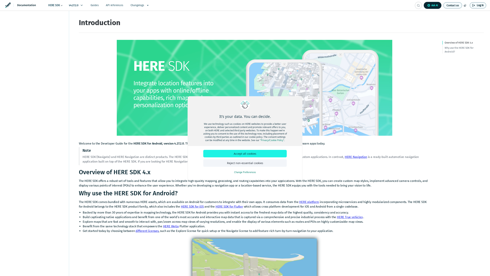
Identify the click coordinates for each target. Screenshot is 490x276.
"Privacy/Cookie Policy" (272, 140)
